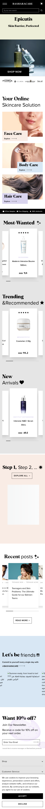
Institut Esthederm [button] (23, 417)
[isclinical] (19, 81)
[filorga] (7, 81)
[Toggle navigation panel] (5, 3)
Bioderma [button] (23, 257)
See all (39, 81)
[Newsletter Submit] (36, 742)
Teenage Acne (32, 582)
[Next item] (42, 45)
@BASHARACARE (10, 666)
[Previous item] (2, 45)
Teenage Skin (17, 582)
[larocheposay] (30, 81)
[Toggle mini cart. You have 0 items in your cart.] (41, 4)
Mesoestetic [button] (23, 337)
